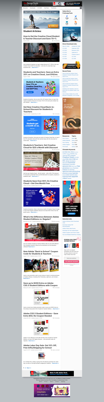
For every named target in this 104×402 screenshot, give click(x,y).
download (71, 163)
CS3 (77, 157)
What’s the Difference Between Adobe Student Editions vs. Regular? (41, 218)
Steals (73, 140)
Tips (73, 142)
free (78, 166)
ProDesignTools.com (50, 378)
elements (65, 166)
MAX (70, 171)
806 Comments (56, 221)
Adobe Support (66, 144)
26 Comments (57, 149)
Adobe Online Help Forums (69, 228)
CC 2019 (74, 56)
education (72, 164)
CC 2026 (40, 8)
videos (65, 178)
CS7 (77, 159)
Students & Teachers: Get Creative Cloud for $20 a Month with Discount (40, 146)
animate (76, 152)
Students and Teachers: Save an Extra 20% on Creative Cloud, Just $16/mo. (41, 73)
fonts (75, 166)
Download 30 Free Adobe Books (70, 230)
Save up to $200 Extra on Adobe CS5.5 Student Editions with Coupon (40, 284)
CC (69, 155)
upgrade (75, 176)
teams (75, 174)
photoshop (76, 171)
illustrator (75, 168)
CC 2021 (65, 56)
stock (64, 174)
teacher (72, 175)
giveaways (66, 168)
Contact (57, 381)
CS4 (64, 159)
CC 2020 (65, 58)
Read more (34, 67)
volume (69, 178)
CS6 (73, 159)
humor (71, 168)
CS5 (66, 159)
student (67, 175)
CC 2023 (65, 52)
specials (75, 173)
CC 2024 (65, 50)
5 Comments (57, 113)
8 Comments (57, 287)
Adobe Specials (66, 140)
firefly (72, 166)
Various (73, 146)
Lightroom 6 (75, 52)
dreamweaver (66, 164)
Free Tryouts (66, 138)
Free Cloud (65, 146)
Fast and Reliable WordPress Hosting (72, 234)
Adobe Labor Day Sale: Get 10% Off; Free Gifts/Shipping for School (40, 346)
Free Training (66, 142)
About (40, 381)
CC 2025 (65, 48)
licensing (72, 169)
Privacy (46, 381)
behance (68, 153)
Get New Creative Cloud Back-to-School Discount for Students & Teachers (39, 109)
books (72, 153)
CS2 (75, 157)
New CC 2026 (66, 46)
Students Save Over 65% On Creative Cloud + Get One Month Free (40, 182)
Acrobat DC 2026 (76, 46)
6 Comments (57, 318)
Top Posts (46, 8)
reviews (70, 173)
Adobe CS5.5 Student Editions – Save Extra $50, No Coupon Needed (40, 314)
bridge (76, 153)
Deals (73, 138)
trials (69, 176)
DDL (64, 161)
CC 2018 (74, 58)
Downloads (32, 8)
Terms (51, 381)
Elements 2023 (75, 50)
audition (64, 153)
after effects (71, 152)
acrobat (65, 152)
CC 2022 (65, 54)
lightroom (66, 171)
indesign (65, 169)
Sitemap (63, 381)
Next (29, 368)
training (65, 176)
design (67, 161)
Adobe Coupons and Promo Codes (71, 232)
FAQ (70, 166)
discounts (65, 162)
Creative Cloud (68, 157)
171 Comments (56, 40)
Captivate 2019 (75, 48)
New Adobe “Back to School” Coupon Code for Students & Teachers (40, 252)
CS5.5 (70, 159)
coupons (73, 155)
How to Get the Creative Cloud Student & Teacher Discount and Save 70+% (41, 37)
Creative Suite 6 (76, 54)
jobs (68, 169)
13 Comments (57, 256)
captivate (65, 155)
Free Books (53, 8)
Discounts (25, 8)
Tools (73, 144)
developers (73, 161)
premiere (65, 173)
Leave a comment (56, 76)
